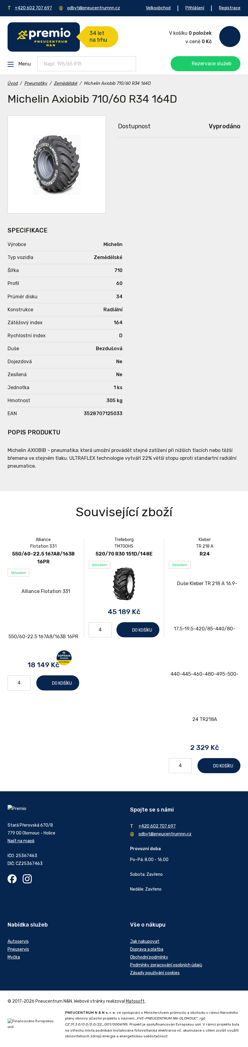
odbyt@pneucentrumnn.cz (93, 8)
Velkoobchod (158, 8)
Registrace (229, 8)
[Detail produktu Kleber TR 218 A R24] (204, 651)
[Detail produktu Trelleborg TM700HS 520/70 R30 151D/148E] (124, 583)
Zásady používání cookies (155, 972)
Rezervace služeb (211, 63)
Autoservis (18, 941)
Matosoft (135, 1001)
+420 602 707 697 (33, 8)
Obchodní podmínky (149, 957)
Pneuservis (18, 949)
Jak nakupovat (144, 941)
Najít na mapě (21, 841)
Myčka (14, 957)
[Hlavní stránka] (44, 37)
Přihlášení (194, 8)
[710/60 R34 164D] (56, 164)
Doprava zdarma (64, 657)
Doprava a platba (146, 949)
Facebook (12, 878)
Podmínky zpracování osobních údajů (166, 965)
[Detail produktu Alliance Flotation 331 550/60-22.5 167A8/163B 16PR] (43, 614)
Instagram (27, 878)
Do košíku (62, 683)
